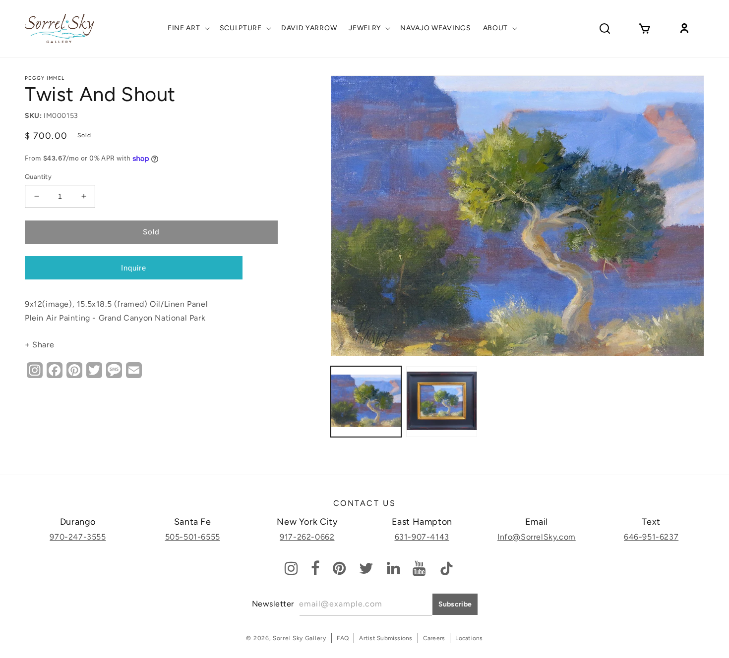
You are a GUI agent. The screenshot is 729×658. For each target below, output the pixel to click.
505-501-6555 (192, 537)
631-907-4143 (422, 537)
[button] (188, 28)
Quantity (38, 176)
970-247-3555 (78, 537)
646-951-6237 (651, 537)
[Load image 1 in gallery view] (366, 401)
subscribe (455, 604)
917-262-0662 (307, 537)
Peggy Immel (44, 78)
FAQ (343, 638)
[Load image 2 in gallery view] (441, 401)
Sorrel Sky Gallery (299, 638)
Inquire (133, 268)
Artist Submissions (385, 638)
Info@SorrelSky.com (536, 537)
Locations (469, 638)
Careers (434, 638)
